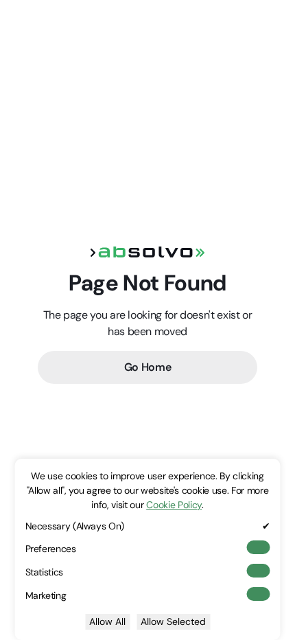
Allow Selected (173, 621)
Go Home (148, 367)
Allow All (107, 621)
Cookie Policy (174, 505)
